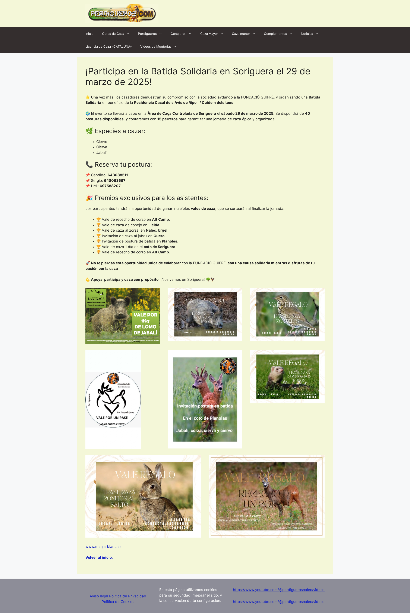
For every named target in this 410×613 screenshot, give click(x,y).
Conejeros (178, 34)
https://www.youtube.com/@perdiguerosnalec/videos (279, 590)
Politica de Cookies (118, 602)
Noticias (307, 34)
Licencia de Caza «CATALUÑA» (108, 46)
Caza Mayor (209, 34)
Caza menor (241, 34)
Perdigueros (147, 34)
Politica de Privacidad (127, 596)
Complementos (275, 34)
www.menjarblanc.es (103, 546)
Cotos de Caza (113, 34)
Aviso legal (99, 596)
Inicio (89, 34)
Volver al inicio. (99, 557)
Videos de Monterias (155, 46)
